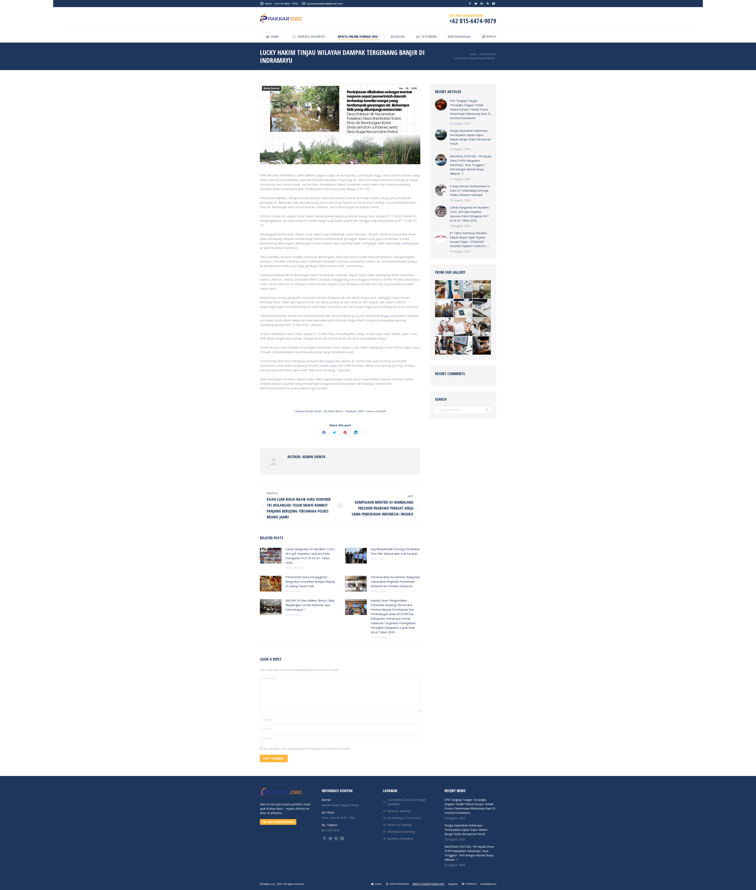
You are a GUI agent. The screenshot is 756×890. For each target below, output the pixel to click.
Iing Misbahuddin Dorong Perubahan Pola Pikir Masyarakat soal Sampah (395, 551)
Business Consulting (400, 838)
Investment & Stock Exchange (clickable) (406, 802)
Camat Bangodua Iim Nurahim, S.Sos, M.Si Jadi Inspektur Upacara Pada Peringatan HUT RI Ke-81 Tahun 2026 (310, 556)
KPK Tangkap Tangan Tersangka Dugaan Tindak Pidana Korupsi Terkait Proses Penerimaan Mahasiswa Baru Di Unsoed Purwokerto (470, 109)
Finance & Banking (399, 825)
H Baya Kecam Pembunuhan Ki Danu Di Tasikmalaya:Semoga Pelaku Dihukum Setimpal (470, 190)
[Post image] (271, 556)
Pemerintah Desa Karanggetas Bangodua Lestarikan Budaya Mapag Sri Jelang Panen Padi (310, 581)
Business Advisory (398, 811)
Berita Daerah (271, 88)
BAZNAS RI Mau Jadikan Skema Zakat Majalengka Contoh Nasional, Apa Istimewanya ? (310, 604)
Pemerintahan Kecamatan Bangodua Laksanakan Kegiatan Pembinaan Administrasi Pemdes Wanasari (395, 581)
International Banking (401, 831)
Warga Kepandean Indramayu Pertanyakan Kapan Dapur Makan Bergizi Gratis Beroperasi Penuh (470, 137)
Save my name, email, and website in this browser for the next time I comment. (306, 748)
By (333, 411)
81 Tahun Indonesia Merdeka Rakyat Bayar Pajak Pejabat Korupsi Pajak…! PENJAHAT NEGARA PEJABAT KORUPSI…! (469, 239)
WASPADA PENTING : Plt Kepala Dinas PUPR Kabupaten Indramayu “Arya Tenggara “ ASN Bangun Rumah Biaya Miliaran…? (470, 164)
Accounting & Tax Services (404, 818)
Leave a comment (376, 411)
